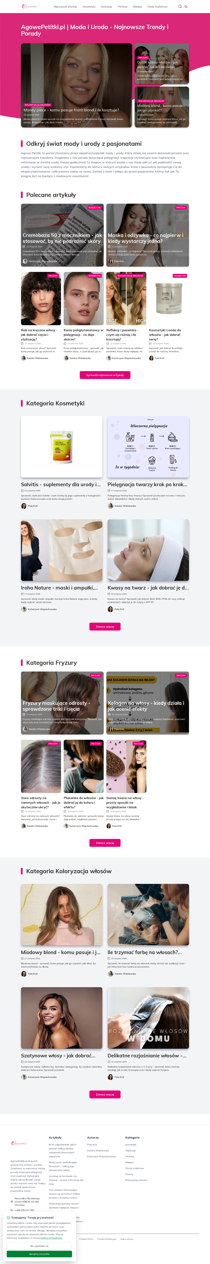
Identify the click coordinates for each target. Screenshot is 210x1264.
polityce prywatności (51, 1237)
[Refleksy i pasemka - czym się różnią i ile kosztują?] (126, 298)
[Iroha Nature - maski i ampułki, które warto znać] (61, 550)
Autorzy (93, 1137)
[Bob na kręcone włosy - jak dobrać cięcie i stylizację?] (41, 298)
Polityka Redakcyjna (106, 1239)
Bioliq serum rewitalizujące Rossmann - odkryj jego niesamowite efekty (63, 1166)
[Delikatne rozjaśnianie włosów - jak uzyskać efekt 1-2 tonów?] (148, 1018)
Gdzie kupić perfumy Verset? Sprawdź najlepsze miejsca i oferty (64, 1207)
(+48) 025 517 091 (24, 1210)
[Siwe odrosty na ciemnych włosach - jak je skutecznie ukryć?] (41, 766)
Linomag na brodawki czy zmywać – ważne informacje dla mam (66, 1180)
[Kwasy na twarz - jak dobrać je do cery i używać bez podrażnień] (148, 550)
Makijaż (137, 6)
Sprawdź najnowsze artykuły (105, 375)
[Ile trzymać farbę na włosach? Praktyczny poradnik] (148, 914)
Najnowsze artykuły (65, 6)
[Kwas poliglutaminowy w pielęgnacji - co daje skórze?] (84, 298)
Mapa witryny (126, 1239)
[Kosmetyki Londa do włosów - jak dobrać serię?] (169, 298)
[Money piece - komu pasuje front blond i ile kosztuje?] (76, 85)
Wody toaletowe (157, 6)
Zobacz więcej (105, 626)
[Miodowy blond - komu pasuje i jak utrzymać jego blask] (61, 914)
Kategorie (133, 1137)
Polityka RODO (86, 1239)
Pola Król (119, 261)
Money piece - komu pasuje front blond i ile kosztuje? (71, 109)
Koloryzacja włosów (136, 1180)
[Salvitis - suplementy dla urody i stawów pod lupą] (61, 447)
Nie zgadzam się (39, 1245)
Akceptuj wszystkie (39, 1254)
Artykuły (55, 1137)
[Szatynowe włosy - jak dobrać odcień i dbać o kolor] (61, 1018)
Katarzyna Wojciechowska (43, 261)
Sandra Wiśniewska (125, 505)
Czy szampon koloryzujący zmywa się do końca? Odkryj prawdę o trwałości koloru (64, 1193)
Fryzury (129, 1174)
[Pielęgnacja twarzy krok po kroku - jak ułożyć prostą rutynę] (148, 447)
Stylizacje (106, 6)
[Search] (180, 6)
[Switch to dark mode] (186, 7)
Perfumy (122, 6)
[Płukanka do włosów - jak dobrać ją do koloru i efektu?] (84, 766)
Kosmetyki (89, 6)
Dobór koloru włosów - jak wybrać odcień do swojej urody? (157, 66)
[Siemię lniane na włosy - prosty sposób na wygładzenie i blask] (126, 766)
